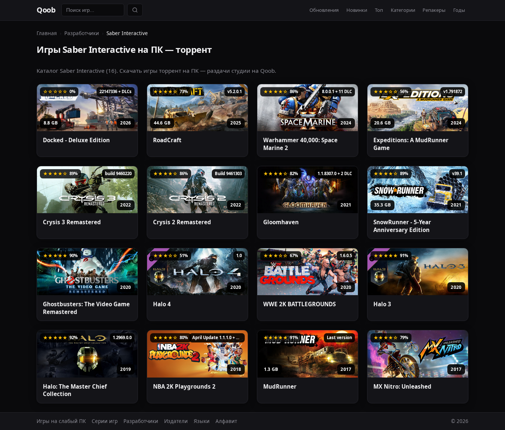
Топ (379, 10)
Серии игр (105, 420)
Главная (47, 33)
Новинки (356, 10)
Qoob (46, 10)
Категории (403, 10)
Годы (459, 10)
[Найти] (135, 10)
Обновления (324, 10)
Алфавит (226, 420)
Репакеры (434, 10)
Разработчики (81, 33)
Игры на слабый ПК (61, 420)
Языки (202, 420)
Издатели (176, 420)
